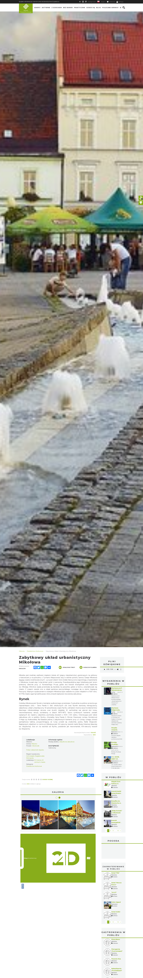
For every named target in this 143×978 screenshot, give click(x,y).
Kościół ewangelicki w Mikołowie (116, 822)
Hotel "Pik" (115, 858)
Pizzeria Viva (116, 944)
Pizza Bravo (115, 925)
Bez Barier (68, 7)
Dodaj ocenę (47, 779)
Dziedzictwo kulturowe (34, 766)
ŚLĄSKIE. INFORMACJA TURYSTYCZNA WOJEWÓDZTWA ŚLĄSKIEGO (39, 1)
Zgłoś (93, 732)
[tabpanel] (30, 815)
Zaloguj (120, 1)
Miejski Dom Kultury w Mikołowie (115, 784)
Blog (98, 7)
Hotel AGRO (115, 897)
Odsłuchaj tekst (69, 667)
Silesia (113, 964)
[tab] (56, 798)
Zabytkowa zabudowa (66, 742)
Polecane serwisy (110, 7)
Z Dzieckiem (57, 7)
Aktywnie (46, 7)
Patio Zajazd (116, 887)
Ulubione (112, 1)
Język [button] (102, 1)
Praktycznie (79, 7)
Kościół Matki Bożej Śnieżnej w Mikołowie (116, 793)
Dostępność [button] (91, 1)
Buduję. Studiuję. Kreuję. (114, 744)
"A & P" (114, 878)
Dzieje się (90, 7)
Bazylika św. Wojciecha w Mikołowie (116, 803)
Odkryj (37, 7)
